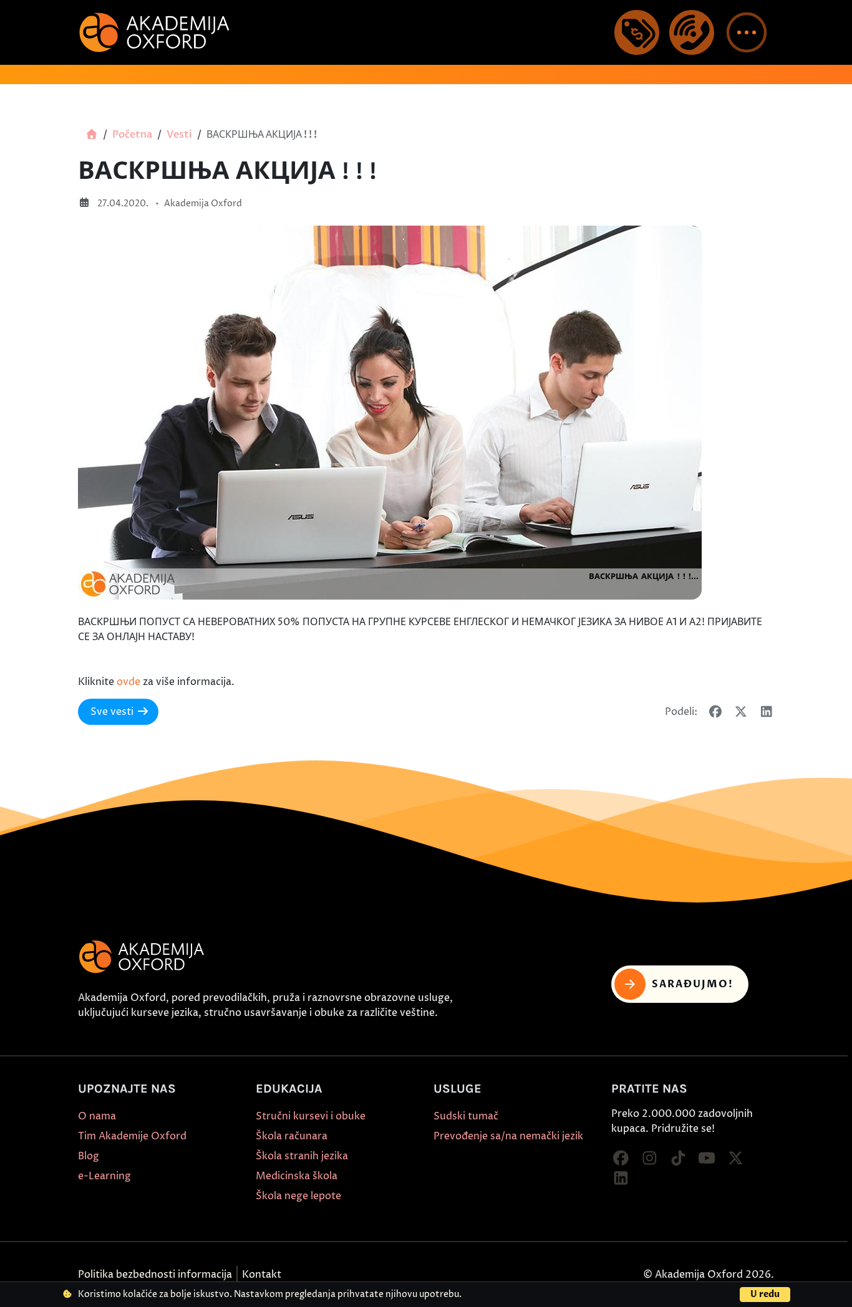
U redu (765, 1294)
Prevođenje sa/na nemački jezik (508, 1136)
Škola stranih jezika (302, 1156)
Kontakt (261, 1274)
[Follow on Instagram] (649, 1158)
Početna (132, 134)
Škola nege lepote (298, 1196)
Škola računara (291, 1136)
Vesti (179, 134)
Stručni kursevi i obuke (310, 1116)
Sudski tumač (465, 1116)
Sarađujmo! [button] (692, 984)
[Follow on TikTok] (678, 1158)
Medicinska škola (296, 1176)
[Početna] (91, 134)
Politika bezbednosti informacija (155, 1274)
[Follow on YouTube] (706, 1158)
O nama (97, 1116)
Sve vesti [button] (111, 712)
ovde (128, 682)
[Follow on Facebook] (620, 1158)
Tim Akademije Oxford (132, 1136)
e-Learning (104, 1176)
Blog (88, 1156)
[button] (746, 32)
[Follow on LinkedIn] (620, 1178)
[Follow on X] (735, 1158)
